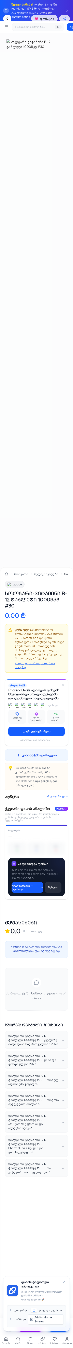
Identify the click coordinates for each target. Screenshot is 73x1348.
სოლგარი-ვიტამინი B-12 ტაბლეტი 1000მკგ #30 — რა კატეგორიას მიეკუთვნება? (36, 1168)
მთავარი (21, 574)
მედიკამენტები (46, 574)
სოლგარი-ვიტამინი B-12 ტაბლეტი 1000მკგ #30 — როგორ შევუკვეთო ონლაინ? (36, 1100)
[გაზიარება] (64, 19)
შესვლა (53, 887)
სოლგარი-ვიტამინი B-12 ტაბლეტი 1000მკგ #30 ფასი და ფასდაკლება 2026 (36, 1060)
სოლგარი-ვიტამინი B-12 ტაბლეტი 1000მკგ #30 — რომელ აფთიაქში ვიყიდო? (36, 1080)
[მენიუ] (6, 26)
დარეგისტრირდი (36, 731)
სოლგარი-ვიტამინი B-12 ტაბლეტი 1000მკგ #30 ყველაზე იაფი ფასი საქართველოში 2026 (36, 1040)
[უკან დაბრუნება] (7, 19)
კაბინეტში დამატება (39, 755)
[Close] (63, 685)
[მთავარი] (6, 574)
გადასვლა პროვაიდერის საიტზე (35, 665)
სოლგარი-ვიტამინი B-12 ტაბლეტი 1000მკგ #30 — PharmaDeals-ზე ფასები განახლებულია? (36, 1146)
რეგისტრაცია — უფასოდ (22, 887)
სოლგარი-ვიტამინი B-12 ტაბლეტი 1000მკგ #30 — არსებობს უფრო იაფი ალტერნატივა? (36, 1122)
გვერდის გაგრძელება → (36, 739)
